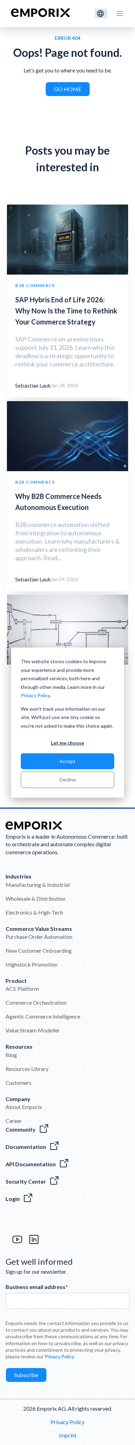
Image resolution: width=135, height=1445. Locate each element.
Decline (68, 779)
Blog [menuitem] (11, 1055)
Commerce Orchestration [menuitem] (36, 1002)
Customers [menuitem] (19, 1082)
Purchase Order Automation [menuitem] (39, 936)
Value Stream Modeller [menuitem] (33, 1030)
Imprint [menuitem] (67, 1435)
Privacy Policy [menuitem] (67, 1422)
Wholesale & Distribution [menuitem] (35, 898)
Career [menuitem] (14, 1120)
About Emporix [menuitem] (24, 1107)
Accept (67, 761)
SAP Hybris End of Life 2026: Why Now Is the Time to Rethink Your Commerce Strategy (66, 310)
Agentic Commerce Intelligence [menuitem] (43, 1016)
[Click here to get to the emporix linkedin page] (33, 1242)
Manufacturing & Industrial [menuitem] (38, 884)
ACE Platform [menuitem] (22, 988)
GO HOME (67, 89)
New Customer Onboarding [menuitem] (39, 950)
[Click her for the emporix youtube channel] (17, 1242)
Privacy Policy (35, 695)
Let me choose (67, 743)
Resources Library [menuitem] (27, 1068)
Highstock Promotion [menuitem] (31, 964)
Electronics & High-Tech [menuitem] (34, 912)
